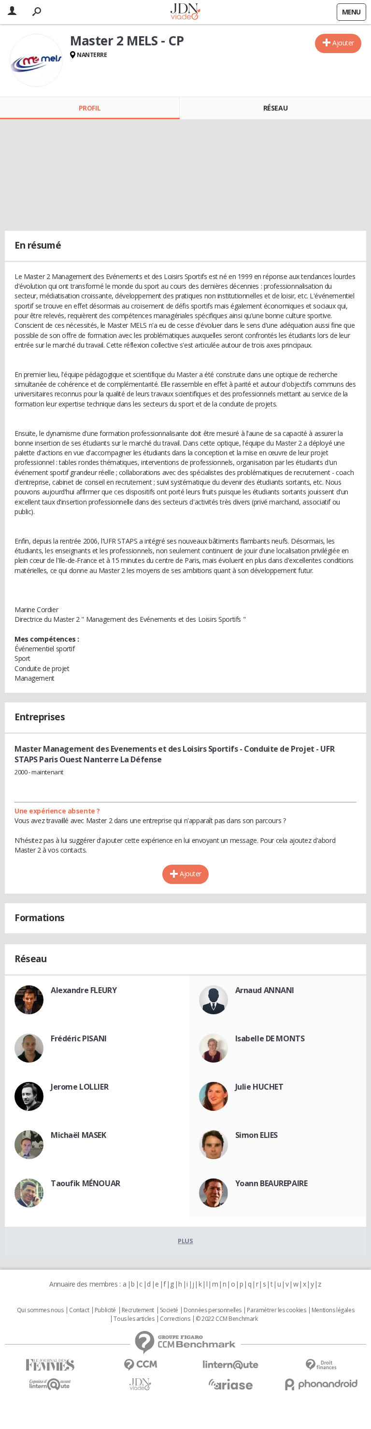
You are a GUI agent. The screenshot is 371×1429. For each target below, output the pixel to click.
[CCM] (140, 1365)
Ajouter (343, 42)
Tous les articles (134, 1319)
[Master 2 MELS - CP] (36, 60)
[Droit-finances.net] (321, 1365)
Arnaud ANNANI (265, 990)
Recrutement (138, 1310)
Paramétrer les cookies (276, 1310)
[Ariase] (231, 1384)
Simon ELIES (256, 1135)
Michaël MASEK (78, 1135)
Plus (185, 1240)
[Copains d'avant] (50, 1384)
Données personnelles (213, 1310)
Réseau (275, 107)
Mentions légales (333, 1310)
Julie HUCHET (259, 1086)
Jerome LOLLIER (79, 1086)
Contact (79, 1310)
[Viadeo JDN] (140, 1384)
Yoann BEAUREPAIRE (271, 1183)
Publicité (105, 1310)
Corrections (175, 1319)
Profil (89, 107)
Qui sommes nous (40, 1310)
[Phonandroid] (321, 1384)
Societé (169, 1310)
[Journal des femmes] (50, 1365)
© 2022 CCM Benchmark (227, 1319)
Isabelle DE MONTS (270, 1038)
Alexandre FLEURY (83, 990)
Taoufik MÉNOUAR (85, 1183)
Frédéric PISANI (79, 1038)
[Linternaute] (231, 1365)
